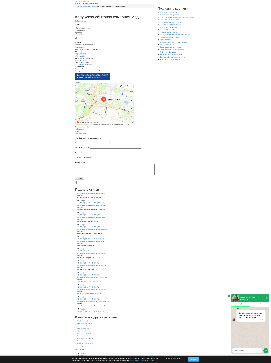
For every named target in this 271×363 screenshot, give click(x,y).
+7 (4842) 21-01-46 (97, 275)
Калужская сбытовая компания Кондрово (91, 253)
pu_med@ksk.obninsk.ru (83, 64)
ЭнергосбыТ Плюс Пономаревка (171, 25)
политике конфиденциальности (144, 360)
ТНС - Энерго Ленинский (168, 12)
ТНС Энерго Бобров (167, 30)
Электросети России (82, 1)
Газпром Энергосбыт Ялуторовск (171, 22)
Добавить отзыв (80, 21)
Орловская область (84, 326)
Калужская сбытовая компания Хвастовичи (92, 277)
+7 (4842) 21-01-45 (97, 287)
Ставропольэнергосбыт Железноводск (173, 42)
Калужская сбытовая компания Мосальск (91, 265)
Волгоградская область (85, 323)
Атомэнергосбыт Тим (167, 39)
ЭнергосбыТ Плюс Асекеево (170, 59)
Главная (83, 353)
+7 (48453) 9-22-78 (84, 287)
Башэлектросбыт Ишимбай (169, 20)
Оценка (78, 153)
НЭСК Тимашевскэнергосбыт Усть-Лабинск (175, 34)
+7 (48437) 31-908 (83, 239)
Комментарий (80, 162)
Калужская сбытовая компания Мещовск (91, 289)
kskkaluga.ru (79, 129)
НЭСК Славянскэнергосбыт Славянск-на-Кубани (177, 17)
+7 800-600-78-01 (83, 251)
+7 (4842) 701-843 (83, 311)
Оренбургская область (85, 343)
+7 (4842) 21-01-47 (97, 299)
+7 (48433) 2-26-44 (81, 54)
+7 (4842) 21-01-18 (97, 215)
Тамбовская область (84, 321)
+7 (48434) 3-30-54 (84, 263)
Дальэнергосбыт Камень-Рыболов (172, 49)
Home (79, 6)
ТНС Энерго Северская (168, 52)
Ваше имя (78, 143)
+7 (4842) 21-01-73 (81, 56)
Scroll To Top (79, 350)
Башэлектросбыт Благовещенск (171, 54)
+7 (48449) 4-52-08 (84, 203)
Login (82, 346)
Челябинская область (84, 328)
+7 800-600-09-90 (81, 60)
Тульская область (83, 331)
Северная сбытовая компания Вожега (173, 57)
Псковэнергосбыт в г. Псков (169, 37)
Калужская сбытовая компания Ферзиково (92, 229)
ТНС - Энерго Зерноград (168, 27)
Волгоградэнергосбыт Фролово (171, 47)
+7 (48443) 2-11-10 (84, 215)
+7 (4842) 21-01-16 (97, 311)
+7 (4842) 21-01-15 (97, 263)
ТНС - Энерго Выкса (167, 44)
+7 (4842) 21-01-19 (97, 239)
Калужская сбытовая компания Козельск (91, 241)
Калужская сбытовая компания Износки (91, 193)
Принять (193, 359)
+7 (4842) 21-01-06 (97, 227)
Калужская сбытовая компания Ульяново (91, 205)
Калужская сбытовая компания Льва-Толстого (93, 301)
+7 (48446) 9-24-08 (84, 299)
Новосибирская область (85, 341)
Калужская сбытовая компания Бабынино (91, 217)
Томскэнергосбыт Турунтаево (170, 15)
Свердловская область (85, 338)
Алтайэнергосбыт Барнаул (169, 32)
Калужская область (89, 6)
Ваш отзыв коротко (82, 147)
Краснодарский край (84, 333)
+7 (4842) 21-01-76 (97, 203)
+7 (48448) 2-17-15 (84, 227)
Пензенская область (84, 336)
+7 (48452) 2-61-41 (84, 275)
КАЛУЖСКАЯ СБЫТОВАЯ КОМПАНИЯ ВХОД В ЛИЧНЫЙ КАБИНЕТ (92, 76)
